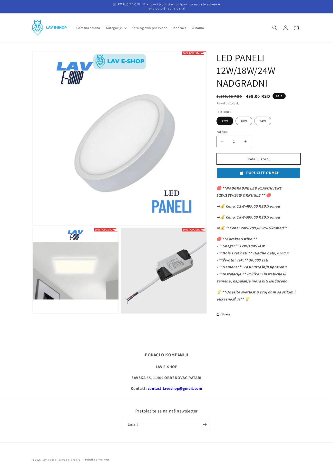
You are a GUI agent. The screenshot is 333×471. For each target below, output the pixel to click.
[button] (116, 28)
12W (225, 121)
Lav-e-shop (49, 459)
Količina (222, 132)
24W (262, 121)
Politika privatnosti (97, 459)
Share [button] (225, 314)
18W (244, 121)
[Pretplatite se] (204, 424)
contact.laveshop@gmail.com (175, 388)
